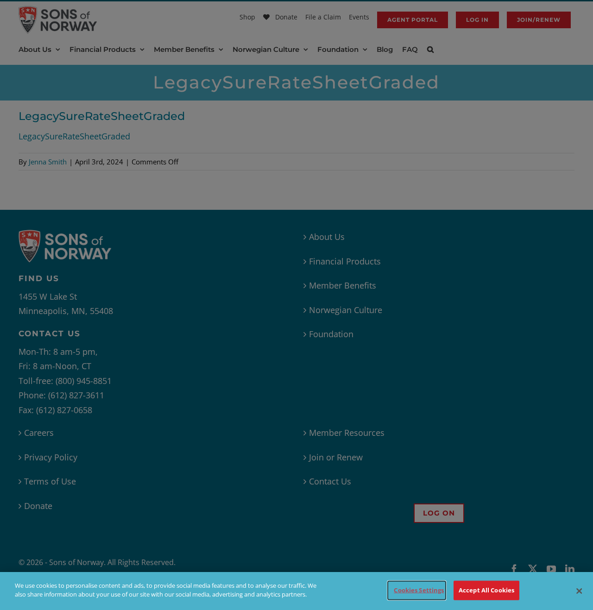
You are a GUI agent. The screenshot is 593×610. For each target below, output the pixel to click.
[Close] (579, 591)
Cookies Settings (419, 590)
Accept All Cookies (486, 590)
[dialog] (296, 591)
